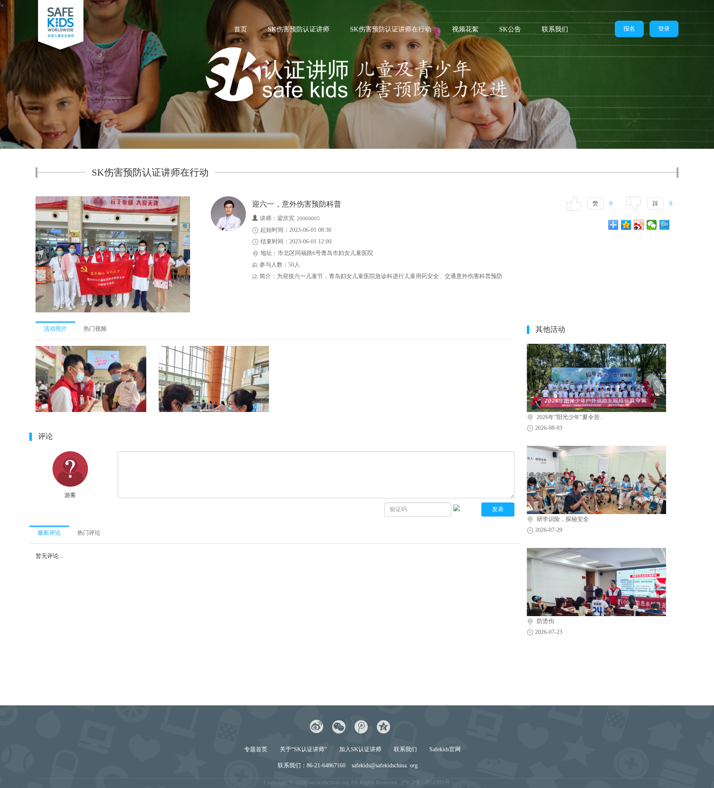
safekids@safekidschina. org (385, 765)
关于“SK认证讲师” (303, 749)
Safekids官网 (445, 749)
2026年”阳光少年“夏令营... (571, 417)
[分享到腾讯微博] (664, 225)
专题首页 (255, 749)
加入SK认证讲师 (360, 749)
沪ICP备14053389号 (425, 782)
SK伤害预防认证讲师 (298, 29)
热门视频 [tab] (95, 329)
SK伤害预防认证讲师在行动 (390, 29)
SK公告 (510, 29)
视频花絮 (465, 29)
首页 (240, 29)
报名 (629, 29)
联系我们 (555, 29)
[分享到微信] (652, 225)
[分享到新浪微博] (639, 225)
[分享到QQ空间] (626, 225)
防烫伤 (545, 621)
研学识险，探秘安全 (563, 519)
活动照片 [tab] (55, 329)
